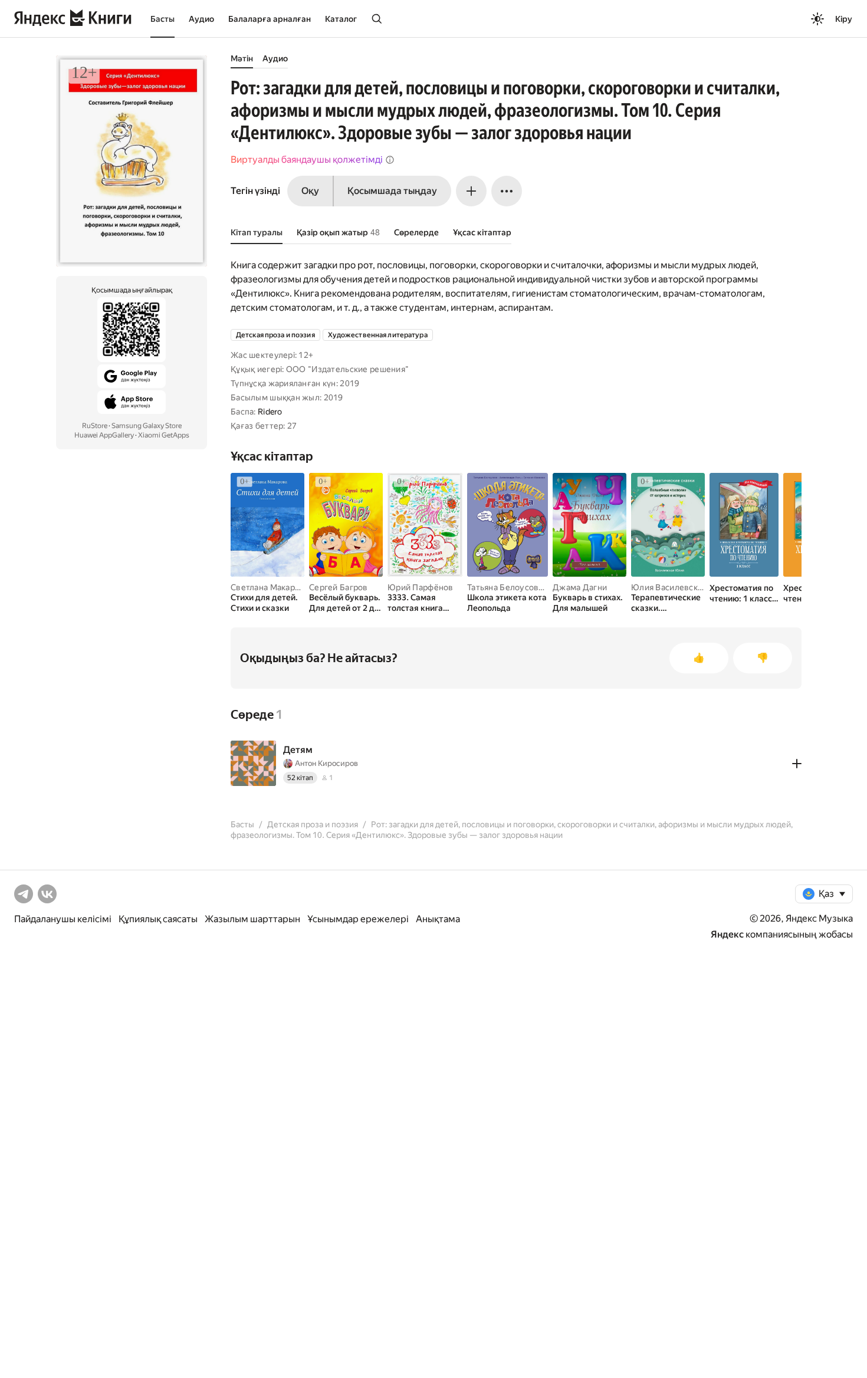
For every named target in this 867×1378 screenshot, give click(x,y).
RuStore (94, 426)
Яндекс (727, 934)
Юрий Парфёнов (420, 587)
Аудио (201, 19)
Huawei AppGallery (104, 435)
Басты (162, 19)
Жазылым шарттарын (252, 919)
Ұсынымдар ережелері (358, 919)
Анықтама (438, 919)
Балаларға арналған (269, 19)
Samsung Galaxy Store (146, 426)
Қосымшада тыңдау (392, 190)
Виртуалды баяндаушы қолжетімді (307, 159)
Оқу (310, 190)
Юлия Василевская (668, 587)
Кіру (843, 19)
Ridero (270, 411)
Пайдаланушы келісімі (62, 919)
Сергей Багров (338, 587)
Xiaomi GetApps (163, 435)
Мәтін (242, 58)
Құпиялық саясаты (158, 919)
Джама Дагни (580, 587)
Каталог (341, 19)
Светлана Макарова (270, 587)
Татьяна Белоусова (505, 587)
